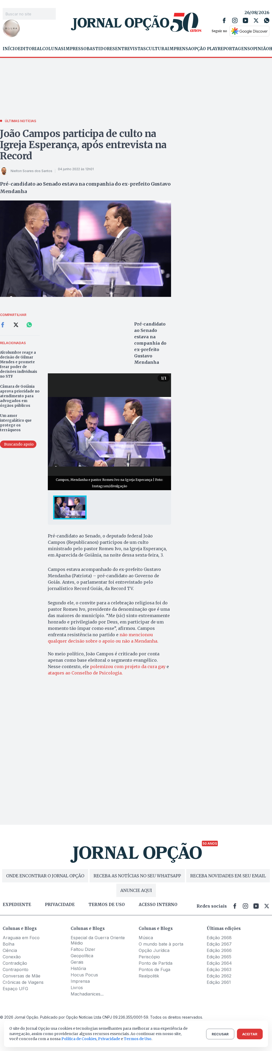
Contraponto (15, 969)
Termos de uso (106, 904)
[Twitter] (256, 20)
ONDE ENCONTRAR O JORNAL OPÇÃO (45, 875)
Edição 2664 (219, 963)
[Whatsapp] (266, 20)
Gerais (77, 962)
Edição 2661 (219, 982)
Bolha (8, 944)
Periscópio (149, 956)
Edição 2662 (219, 976)
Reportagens (234, 48)
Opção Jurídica (154, 950)
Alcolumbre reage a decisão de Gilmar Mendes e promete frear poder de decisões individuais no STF (18, 364)
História (78, 968)
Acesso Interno (158, 904)
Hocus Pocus (84, 974)
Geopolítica (82, 955)
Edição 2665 (219, 956)
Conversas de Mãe (21, 976)
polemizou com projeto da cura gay (127, 666)
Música (146, 937)
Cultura (156, 48)
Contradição (15, 963)
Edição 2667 (219, 944)
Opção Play (204, 48)
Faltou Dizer (83, 949)
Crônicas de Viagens (23, 982)
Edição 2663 (219, 969)
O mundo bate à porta (161, 944)
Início (10, 48)
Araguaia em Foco (21, 937)
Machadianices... (87, 994)
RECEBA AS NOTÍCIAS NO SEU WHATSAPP (137, 875)
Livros (77, 987)
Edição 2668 (219, 937)
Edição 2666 (219, 950)
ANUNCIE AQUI (136, 890)
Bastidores (101, 48)
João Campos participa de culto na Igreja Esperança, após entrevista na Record (83, 145)
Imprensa (179, 48)
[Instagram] (234, 20)
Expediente (17, 904)
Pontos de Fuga (154, 969)
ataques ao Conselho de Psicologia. (85, 673)
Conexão (12, 956)
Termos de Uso (137, 1038)
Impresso (75, 48)
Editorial (30, 48)
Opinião (259, 48)
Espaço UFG (15, 988)
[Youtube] (245, 20)
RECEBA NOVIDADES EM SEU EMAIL (228, 875)
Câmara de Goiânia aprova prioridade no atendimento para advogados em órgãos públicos (20, 396)
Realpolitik (149, 976)
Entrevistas (130, 48)
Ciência (10, 950)
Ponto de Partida (155, 963)
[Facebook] (224, 20)
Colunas (52, 48)
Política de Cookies (78, 1038)
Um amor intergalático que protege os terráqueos (16, 422)
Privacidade (60, 904)
